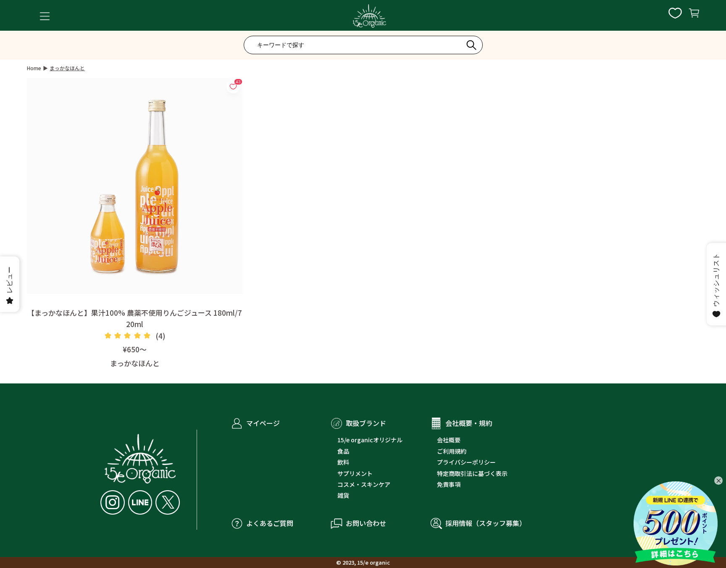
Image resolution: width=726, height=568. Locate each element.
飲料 (343, 462)
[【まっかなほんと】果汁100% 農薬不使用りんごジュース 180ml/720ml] (134, 186)
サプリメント (355, 473)
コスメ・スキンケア (363, 484)
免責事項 (448, 484)
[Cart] (694, 16)
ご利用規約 (451, 451)
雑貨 (343, 495)
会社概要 (448, 440)
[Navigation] (44, 16)
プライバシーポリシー (466, 462)
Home (34, 67)
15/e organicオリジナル (369, 440)
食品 (343, 451)
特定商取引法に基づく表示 (472, 473)
